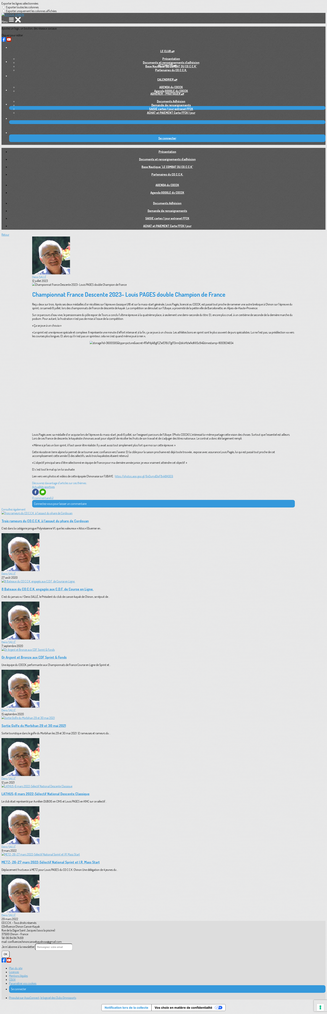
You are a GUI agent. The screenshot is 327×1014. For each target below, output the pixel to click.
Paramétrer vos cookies (22, 983)
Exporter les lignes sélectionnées (20, 3)
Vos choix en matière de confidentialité (183, 1007)
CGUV (12, 979)
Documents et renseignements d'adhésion (171, 62)
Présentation (171, 59)
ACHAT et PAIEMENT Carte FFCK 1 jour (171, 113)
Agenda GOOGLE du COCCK (171, 91)
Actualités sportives (43, 487)
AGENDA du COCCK (171, 87)
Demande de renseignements (171, 105)
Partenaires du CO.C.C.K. (171, 70)
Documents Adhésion (171, 101)
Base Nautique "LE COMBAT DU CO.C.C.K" (167, 167)
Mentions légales (18, 976)
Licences (14, 972)
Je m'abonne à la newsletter (18, 947)
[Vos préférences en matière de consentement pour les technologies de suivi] (320, 1007)
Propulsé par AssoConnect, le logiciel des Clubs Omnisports (42, 998)
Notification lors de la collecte (126, 1007)
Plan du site (15, 968)
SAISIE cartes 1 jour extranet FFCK (171, 109)
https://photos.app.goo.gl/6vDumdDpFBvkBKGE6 (144, 476)
